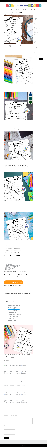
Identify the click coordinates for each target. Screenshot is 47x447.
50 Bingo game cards (9, 264)
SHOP (31, 9)
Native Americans (12, 318)
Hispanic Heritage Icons (36, 27)
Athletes (10, 322)
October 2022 (35, 52)
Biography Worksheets (36, 19)
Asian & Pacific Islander (36, 25)
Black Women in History (14, 314)
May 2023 (35, 48)
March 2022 (35, 56)
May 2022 (35, 55)
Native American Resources (37, 28)
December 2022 (35, 50)
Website (5, 432)
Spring (34, 36)
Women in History (13, 307)
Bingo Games (12, 9)
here (12, 357)
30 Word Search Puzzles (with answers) (12, 266)
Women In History (36, 31)
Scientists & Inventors (14, 309)
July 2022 (35, 54)
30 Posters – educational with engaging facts (13, 265)
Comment (5, 417)
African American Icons (36, 23)
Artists (35, 24)
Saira (11, 14)
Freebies (28, 9)
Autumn (35, 38)
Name (4, 425)
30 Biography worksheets (10, 268)
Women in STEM (12, 311)
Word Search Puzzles (19, 9)
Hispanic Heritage (13, 316)
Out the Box (24, 445)
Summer (35, 37)
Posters (24, 9)
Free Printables (35, 18)
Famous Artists (12, 320)
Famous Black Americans (14, 305)
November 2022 (35, 51)
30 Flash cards (8, 269)
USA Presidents (12, 312)
